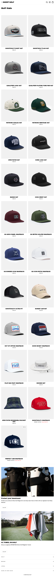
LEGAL (3, 566)
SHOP (4, 507)
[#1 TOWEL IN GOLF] (27, 526)
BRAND (3, 561)
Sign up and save (7, 570)
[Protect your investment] (27, 481)
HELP (3, 556)
